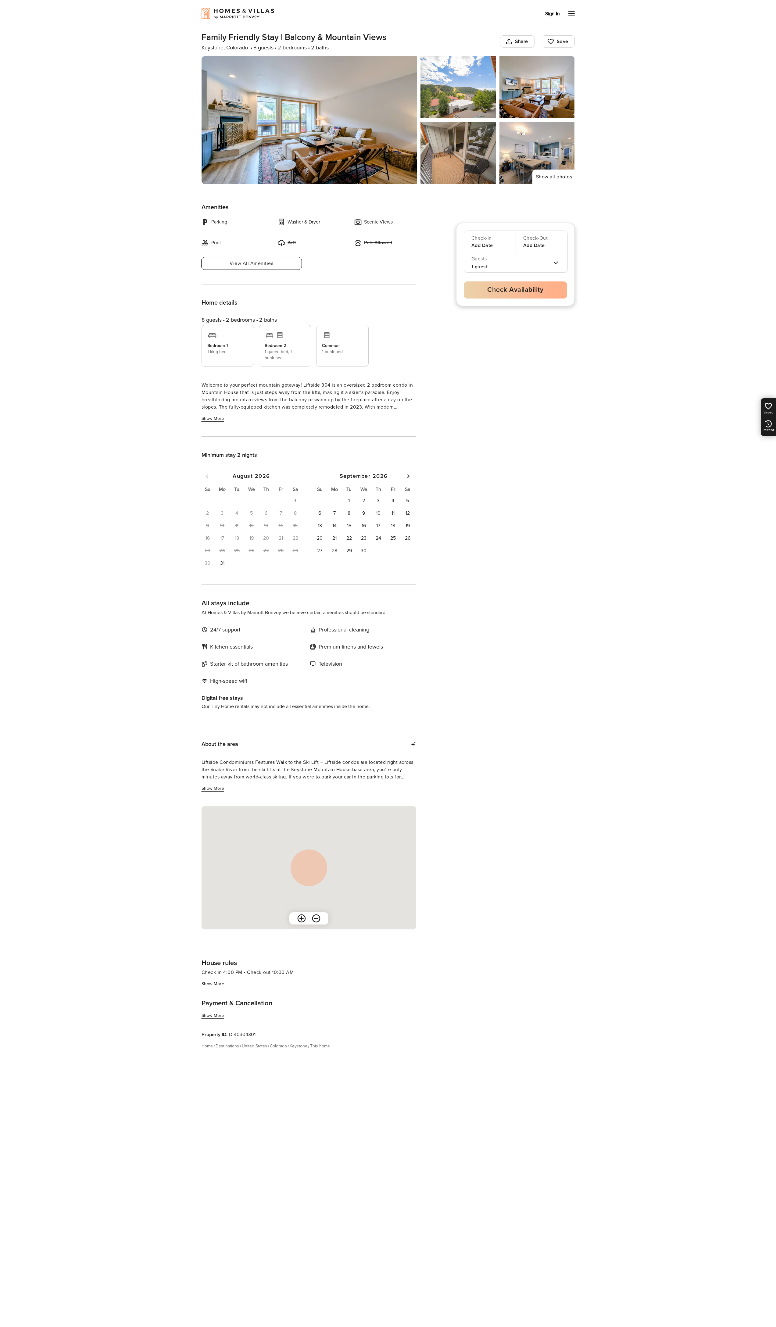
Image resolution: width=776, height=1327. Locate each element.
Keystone (298, 1046)
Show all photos (554, 177)
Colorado (278, 1046)
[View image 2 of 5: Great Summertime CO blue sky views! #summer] (458, 87)
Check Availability (515, 290)
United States (254, 1046)
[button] (222, 563)
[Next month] (408, 476)
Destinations (227, 1046)
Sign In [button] (552, 14)
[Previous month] (207, 476)
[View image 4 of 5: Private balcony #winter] (458, 153)
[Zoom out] (316, 918)
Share (521, 41)
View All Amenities (251, 263)
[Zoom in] (301, 918)
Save (562, 41)
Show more (213, 418)
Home (207, 1046)
